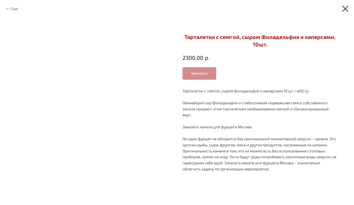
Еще (14, 8)
